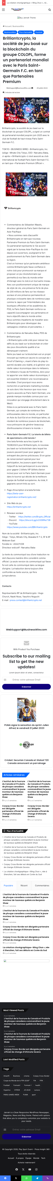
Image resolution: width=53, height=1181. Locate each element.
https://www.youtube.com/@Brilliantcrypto (27, 527)
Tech (43, 1158)
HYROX (17, 1090)
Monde (36, 1158)
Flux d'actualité (25, 32)
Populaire (8, 885)
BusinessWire (18, 26)
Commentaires (42, 885)
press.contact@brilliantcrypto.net (26, 600)
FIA (34, 1081)
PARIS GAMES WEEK (11, 1095)
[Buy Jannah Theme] (26, 17)
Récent (24, 885)
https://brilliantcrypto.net (19, 507)
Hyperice (7, 1090)
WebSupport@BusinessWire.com (18, 88)
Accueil (7, 26)
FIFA (41, 1081)
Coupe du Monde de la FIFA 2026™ (17, 1081)
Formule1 (16, 1085)
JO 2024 (27, 1090)
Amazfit (6, 1076)
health (37, 1085)
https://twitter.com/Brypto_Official (34, 516)
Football (39, 32)
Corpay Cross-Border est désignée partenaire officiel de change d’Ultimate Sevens (13, 811)
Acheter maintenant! (26, 1162)
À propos (20, 1158)
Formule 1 (28, 1085)
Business (16, 1076)
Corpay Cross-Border (41, 1076)
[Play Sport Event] (18, 9)
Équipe (28, 1158)
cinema (26, 1076)
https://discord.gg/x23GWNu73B (34, 520)
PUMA (25, 1095)
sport (34, 1095)
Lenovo (37, 1090)
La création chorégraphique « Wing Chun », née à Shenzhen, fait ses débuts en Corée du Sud (26, 949)
